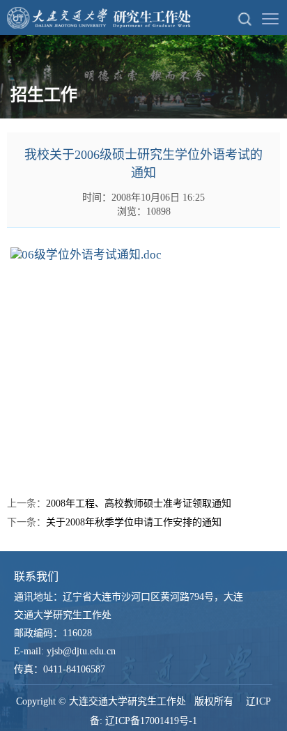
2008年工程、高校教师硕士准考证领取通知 (138, 503)
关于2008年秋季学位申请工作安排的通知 (134, 522)
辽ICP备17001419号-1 (151, 721)
